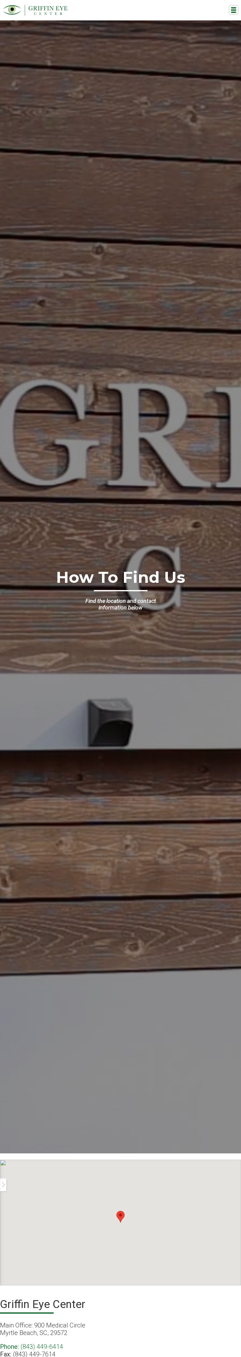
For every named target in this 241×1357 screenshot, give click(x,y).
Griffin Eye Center (35, 10)
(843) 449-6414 (31, 1346)
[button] (120, 1216)
